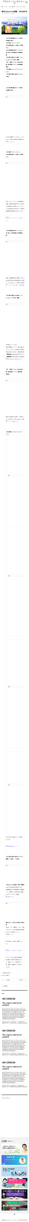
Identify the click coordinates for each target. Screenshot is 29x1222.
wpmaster (8, 972)
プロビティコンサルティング (14, 2)
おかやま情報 (11, 13)
